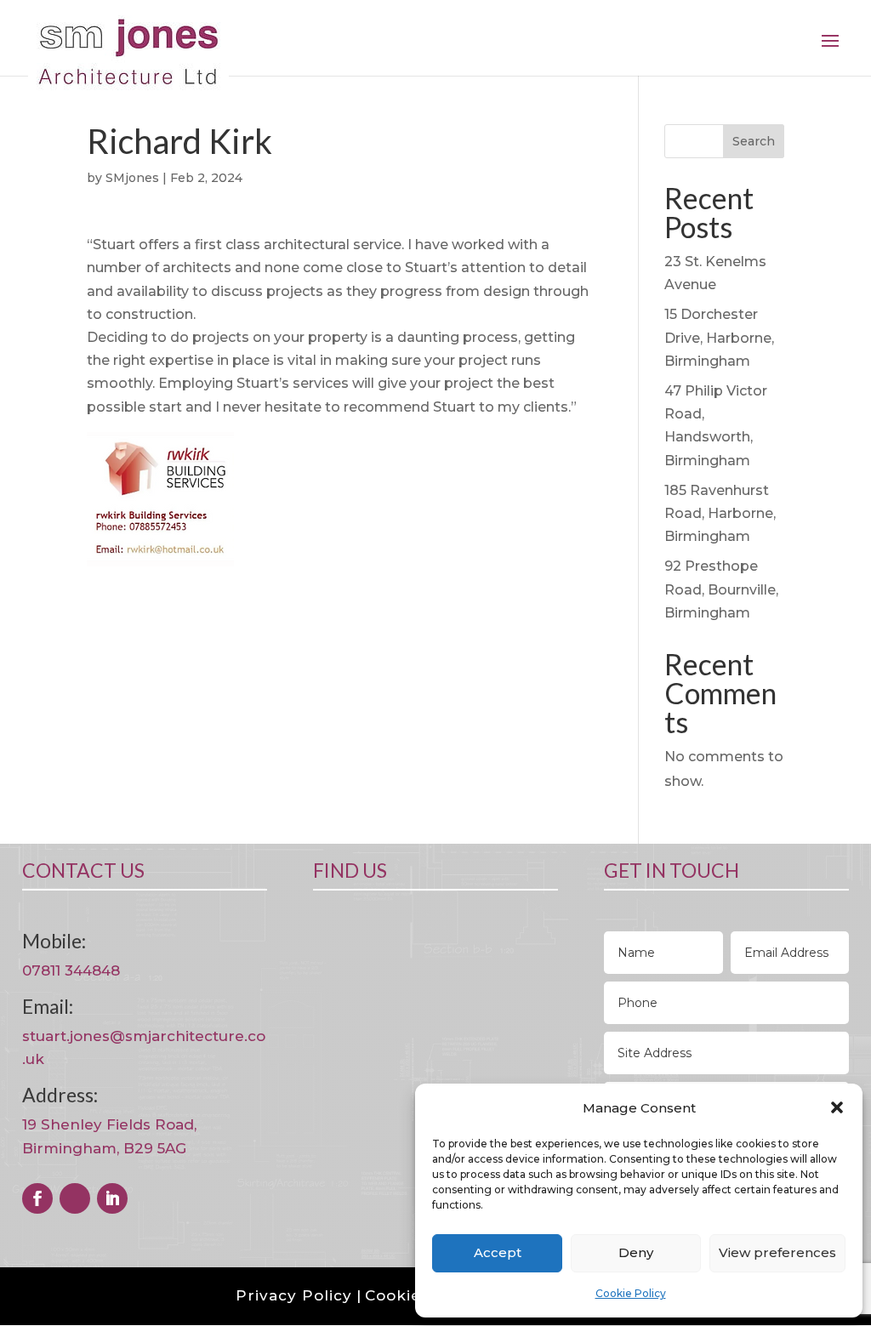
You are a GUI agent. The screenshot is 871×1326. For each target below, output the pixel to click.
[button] (836, 1107)
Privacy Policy (294, 1295)
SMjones (132, 177)
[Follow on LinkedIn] (112, 1198)
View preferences (777, 1252)
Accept (497, 1252)
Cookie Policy (630, 1293)
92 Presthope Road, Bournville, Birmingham (721, 589)
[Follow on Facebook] (37, 1198)
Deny (635, 1252)
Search (753, 141)
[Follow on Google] (75, 1198)
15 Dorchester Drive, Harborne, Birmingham (719, 337)
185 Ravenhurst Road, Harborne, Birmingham (720, 513)
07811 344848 (71, 970)
